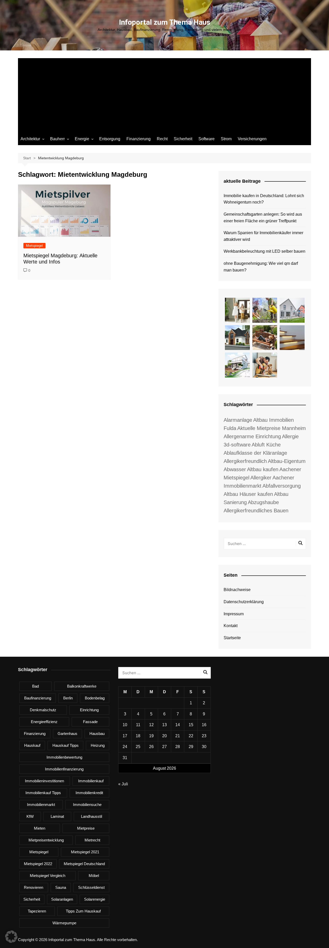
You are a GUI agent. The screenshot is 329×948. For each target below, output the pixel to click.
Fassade (90, 721)
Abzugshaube (263, 502)
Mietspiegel (34, 246)
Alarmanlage (238, 420)
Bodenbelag (95, 698)
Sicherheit (183, 139)
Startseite (232, 638)
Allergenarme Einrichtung (252, 436)
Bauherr (57, 139)
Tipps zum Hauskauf (83, 911)
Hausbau (97, 733)
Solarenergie (94, 899)
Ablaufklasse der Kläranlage (255, 453)
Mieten (39, 828)
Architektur (30, 139)
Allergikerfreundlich (245, 461)
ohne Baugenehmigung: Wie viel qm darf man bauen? (261, 266)
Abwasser (235, 469)
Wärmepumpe (64, 923)
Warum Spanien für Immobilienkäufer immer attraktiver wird (263, 236)
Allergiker (260, 477)
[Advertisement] (164, 94)
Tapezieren (37, 911)
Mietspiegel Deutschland (84, 864)
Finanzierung (138, 139)
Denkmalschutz (43, 710)
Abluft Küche (266, 444)
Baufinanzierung (37, 698)
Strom (226, 139)
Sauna (60, 887)
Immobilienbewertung (64, 757)
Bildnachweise (237, 589)
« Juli (123, 784)
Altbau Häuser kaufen (248, 494)
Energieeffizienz (44, 721)
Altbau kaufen (262, 469)
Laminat (57, 816)
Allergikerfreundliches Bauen (256, 510)
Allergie (290, 436)
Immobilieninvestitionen (44, 781)
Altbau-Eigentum (287, 461)
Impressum (234, 614)
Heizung (98, 745)
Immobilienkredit (89, 793)
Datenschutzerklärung (244, 602)
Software (206, 139)
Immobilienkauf (91, 781)
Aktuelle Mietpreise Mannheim (271, 428)
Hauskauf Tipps (65, 745)
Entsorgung (109, 139)
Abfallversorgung (281, 486)
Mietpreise (86, 828)
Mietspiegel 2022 (38, 864)
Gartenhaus (67, 733)
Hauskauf (32, 745)
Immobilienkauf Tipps (43, 793)
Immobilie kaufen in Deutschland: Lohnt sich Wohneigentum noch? (264, 199)
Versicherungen (252, 139)
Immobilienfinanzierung (64, 769)
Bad (35, 686)
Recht (162, 139)
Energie (82, 139)
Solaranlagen (62, 899)
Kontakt (230, 626)
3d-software (237, 444)
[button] (11, 936)
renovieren (33, 887)
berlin (68, 698)
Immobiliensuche (87, 804)
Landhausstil (91, 816)
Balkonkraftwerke (81, 686)
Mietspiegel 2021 (85, 852)
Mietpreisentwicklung (46, 840)
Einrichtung (89, 710)
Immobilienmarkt (41, 804)
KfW (30, 816)
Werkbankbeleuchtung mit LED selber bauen (264, 251)
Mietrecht (92, 840)
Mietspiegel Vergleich (47, 875)
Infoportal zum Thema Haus (164, 22)
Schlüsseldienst (91, 887)
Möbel (94, 875)
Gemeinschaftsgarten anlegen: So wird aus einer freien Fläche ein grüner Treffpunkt (263, 217)
